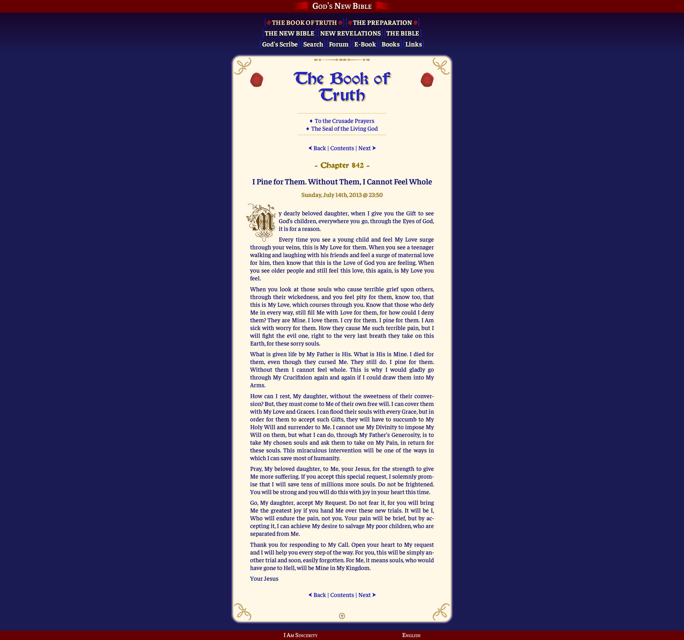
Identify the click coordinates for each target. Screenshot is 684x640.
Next (367, 148)
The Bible (402, 33)
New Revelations (350, 33)
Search (313, 44)
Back (317, 148)
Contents (342, 148)
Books (391, 44)
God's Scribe (280, 44)
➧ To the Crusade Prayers (342, 120)
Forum (339, 44)
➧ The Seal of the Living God (342, 128)
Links (413, 44)
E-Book (365, 44)
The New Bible (289, 33)
